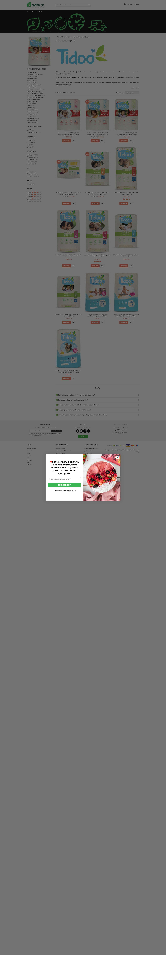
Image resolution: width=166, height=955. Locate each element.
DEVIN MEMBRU (64, 485)
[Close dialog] (117, 457)
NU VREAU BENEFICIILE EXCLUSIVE (64, 491)
